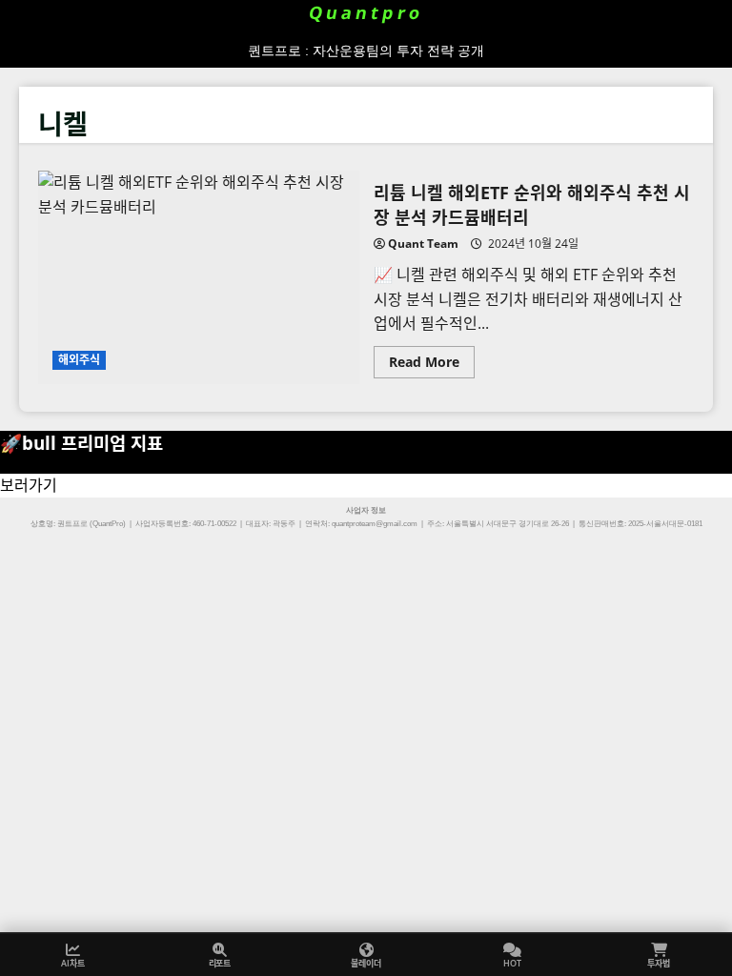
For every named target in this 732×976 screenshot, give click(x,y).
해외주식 (79, 360)
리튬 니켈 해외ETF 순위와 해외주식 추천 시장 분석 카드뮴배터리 (198, 277)
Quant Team (423, 243)
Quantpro (366, 13)
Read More (432, 365)
